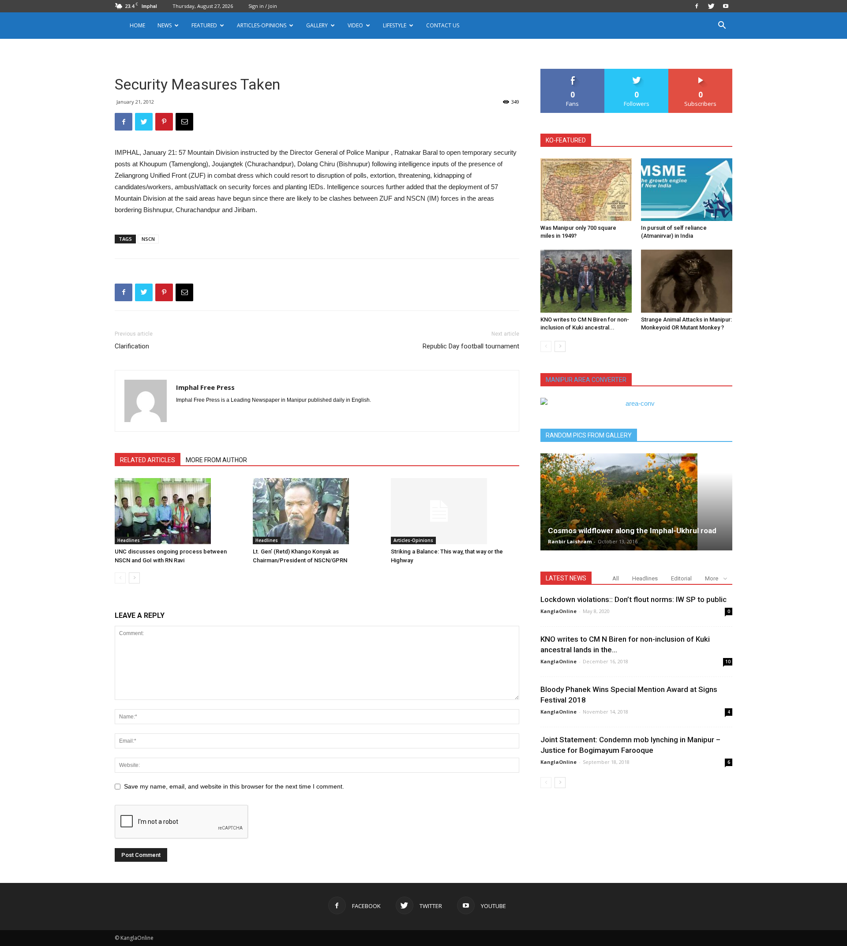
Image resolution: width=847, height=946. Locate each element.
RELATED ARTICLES (147, 460)
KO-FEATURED (566, 140)
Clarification (132, 346)
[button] (721, 26)
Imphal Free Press (205, 387)
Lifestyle (394, 25)
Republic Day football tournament (471, 346)
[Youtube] (725, 6)
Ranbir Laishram (570, 541)
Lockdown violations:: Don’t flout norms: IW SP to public (633, 599)
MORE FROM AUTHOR (216, 460)
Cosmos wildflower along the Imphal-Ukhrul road (632, 530)
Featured (204, 25)
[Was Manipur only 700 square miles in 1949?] (586, 189)
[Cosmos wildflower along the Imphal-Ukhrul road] (636, 501)
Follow (636, 72)
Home (137, 25)
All (615, 578)
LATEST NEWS (566, 578)
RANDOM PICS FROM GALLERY (589, 435)
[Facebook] (696, 6)
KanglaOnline (558, 611)
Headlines (128, 540)
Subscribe (700, 72)
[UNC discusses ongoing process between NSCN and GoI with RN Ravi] (179, 511)
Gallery (317, 25)
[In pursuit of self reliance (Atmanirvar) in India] (686, 189)
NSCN (148, 239)
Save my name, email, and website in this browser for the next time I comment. (234, 786)
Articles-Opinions (261, 25)
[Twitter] (711, 6)
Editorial (681, 578)
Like (573, 72)
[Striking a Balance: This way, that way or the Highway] (455, 511)
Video (355, 25)
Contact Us (442, 25)
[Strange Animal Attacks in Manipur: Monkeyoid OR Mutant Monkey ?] (686, 281)
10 (728, 661)
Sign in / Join (262, 6)
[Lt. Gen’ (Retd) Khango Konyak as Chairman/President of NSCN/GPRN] (317, 511)
